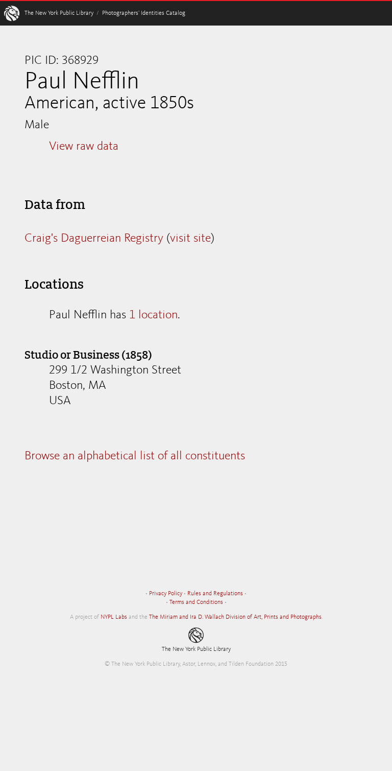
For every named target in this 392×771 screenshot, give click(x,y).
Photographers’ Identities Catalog (143, 13)
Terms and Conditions (196, 602)
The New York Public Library (58, 13)
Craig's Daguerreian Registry (93, 238)
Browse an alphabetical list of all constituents (134, 456)
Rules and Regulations (215, 594)
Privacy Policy (165, 594)
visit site (190, 238)
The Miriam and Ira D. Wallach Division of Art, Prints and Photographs (235, 617)
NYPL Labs (114, 617)
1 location (153, 315)
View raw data (83, 147)
